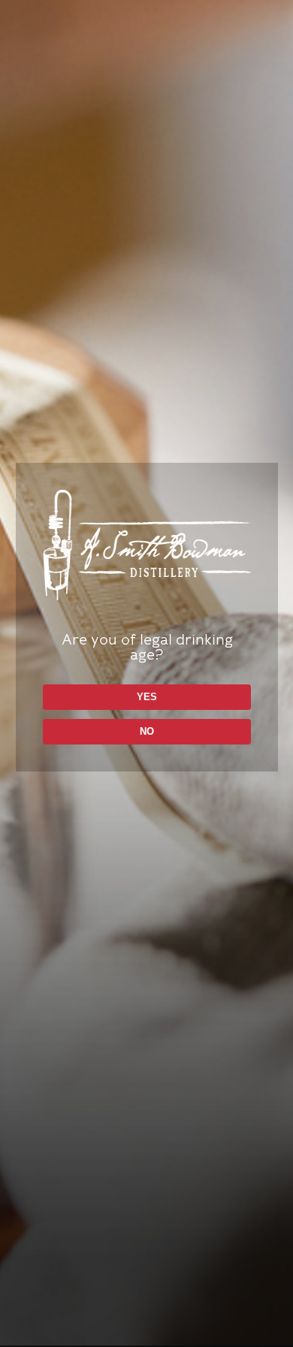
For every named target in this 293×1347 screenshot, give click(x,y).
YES (147, 696)
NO (147, 731)
